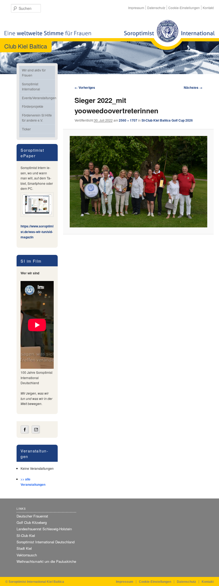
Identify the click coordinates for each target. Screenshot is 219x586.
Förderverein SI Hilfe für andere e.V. (37, 118)
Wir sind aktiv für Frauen (34, 73)
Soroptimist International (31, 86)
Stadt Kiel (24, 548)
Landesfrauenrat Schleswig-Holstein (44, 528)
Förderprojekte (32, 106)
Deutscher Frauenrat (32, 516)
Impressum (136, 7)
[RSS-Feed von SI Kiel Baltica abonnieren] (36, 432)
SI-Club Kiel (26, 535)
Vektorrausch (27, 554)
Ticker (26, 129)
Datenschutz (156, 7)
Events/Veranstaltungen (38, 97)
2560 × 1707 (128, 120)
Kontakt (208, 7)
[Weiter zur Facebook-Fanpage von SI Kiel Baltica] (25, 432)
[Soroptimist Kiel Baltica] (169, 35)
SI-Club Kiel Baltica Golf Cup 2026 (167, 120)
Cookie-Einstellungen (184, 7)
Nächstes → (193, 87)
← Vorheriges (85, 87)
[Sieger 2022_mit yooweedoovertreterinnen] (138, 181)
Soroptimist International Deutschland (46, 541)
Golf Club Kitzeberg (32, 522)
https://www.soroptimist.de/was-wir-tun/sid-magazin (37, 231)
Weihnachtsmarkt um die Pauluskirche (46, 561)
